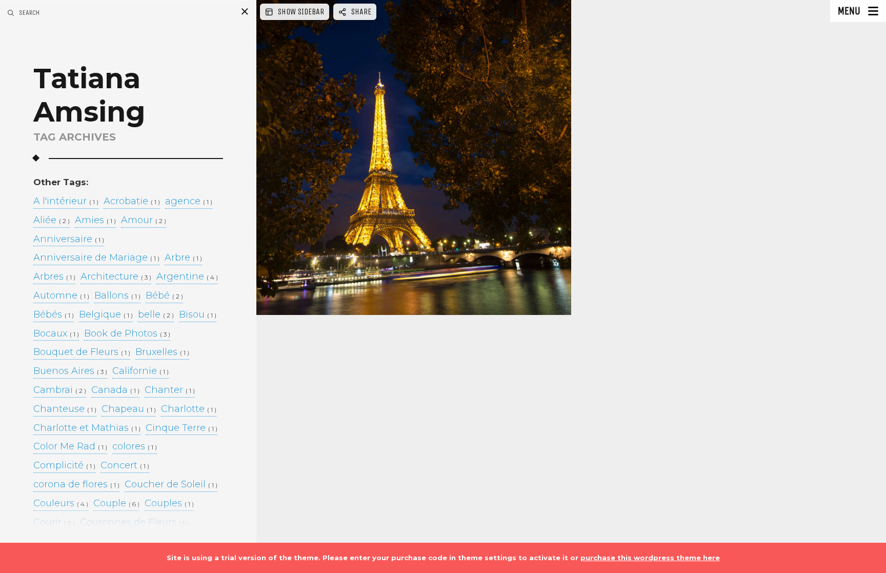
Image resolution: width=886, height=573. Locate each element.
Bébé (164, 296)
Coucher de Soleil (171, 485)
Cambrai (59, 390)
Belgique (106, 315)
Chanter (170, 390)
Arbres (54, 277)
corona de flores (76, 485)
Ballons (117, 296)
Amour (143, 220)
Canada (115, 390)
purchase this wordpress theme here (650, 558)
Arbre (183, 258)
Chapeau (129, 409)
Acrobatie (132, 201)
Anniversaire (68, 239)
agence (188, 201)
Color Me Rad (70, 447)
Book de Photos (127, 334)
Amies (95, 220)
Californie (140, 371)
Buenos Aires (70, 371)
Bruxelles (162, 352)
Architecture (115, 277)
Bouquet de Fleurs (81, 352)
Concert (124, 466)
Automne (61, 296)
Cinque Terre (181, 428)
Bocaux (56, 334)
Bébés (53, 315)
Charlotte (188, 409)
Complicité (64, 466)
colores (134, 447)
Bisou (197, 315)
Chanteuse (64, 409)
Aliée (51, 220)
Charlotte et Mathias (86, 428)
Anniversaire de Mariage (96, 258)
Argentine (187, 277)
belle (156, 315)
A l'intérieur (65, 201)
